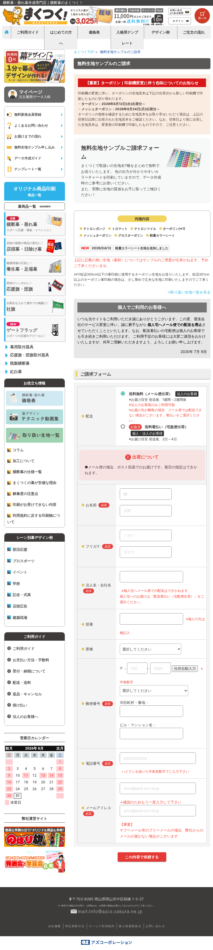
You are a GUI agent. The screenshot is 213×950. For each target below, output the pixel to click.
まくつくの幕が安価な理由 (34, 482)
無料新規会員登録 (27, 114)
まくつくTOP (84, 52)
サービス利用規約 (102, 926)
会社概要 (54, 926)
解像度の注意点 (25, 493)
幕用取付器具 (22, 346)
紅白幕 (16, 371)
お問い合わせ (155, 926)
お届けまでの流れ (27, 136)
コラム (18, 450)
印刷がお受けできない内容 (34, 504)
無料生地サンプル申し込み (34, 147)
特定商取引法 (74, 926)
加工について (24, 460)
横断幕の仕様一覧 (27, 471)
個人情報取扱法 (130, 926)
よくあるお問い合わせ (31, 125)
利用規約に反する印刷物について (33, 518)
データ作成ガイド (27, 158)
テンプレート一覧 (27, 169)
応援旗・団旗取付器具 (29, 354)
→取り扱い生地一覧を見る (188, 292)
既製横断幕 (20, 363)
